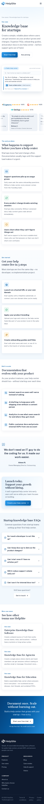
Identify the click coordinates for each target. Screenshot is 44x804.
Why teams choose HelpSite (8, 784)
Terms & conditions (22, 799)
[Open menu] (40, 3)
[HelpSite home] (9, 3)
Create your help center (16, 503)
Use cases (5, 17)
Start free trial (9, 55)
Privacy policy (31, 799)
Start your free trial (21, 721)
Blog (25, 760)
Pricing (4, 767)
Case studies (27, 763)
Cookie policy (39, 799)
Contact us (5, 789)
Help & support (28, 767)
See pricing (25, 55)
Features (5, 760)
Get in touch (21, 595)
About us (5, 779)
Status (25, 770)
